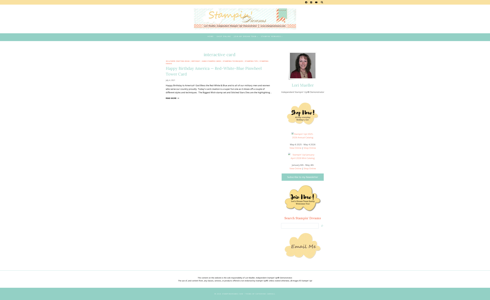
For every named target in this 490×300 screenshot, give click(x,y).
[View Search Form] (322, 2)
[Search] (322, 226)
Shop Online (224, 36)
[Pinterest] (311, 2)
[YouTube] (316, 2)
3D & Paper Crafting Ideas (178, 61)
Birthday (196, 61)
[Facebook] (306, 2)
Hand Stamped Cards (211, 61)
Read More (172, 98)
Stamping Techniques (233, 61)
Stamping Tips (251, 61)
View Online (295, 147)
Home (211, 36)
